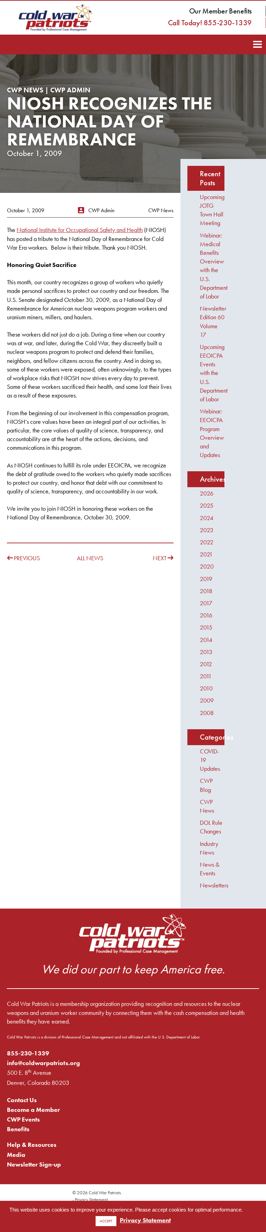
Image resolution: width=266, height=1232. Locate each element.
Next (160, 558)
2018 (206, 591)
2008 (207, 713)
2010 (206, 688)
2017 (206, 603)
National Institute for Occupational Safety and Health (80, 230)
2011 (206, 676)
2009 (207, 700)
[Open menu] (257, 43)
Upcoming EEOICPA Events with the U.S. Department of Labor (214, 373)
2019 (206, 579)
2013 (206, 652)
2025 (206, 505)
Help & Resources (31, 1145)
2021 (206, 554)
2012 (206, 664)
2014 (206, 640)
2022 (206, 542)
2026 (206, 493)
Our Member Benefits (220, 11)
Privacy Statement (91, 1199)
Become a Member (33, 1110)
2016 (206, 615)
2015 (206, 627)
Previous (27, 558)
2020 (207, 566)
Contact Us (22, 1100)
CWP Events (23, 1119)
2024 (206, 518)
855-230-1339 (28, 1053)
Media (16, 1155)
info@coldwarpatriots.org (43, 1063)
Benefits (18, 1129)
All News (90, 558)
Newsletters (214, 885)
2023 (206, 530)
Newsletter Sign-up (34, 1164)
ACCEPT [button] (106, 1220)
